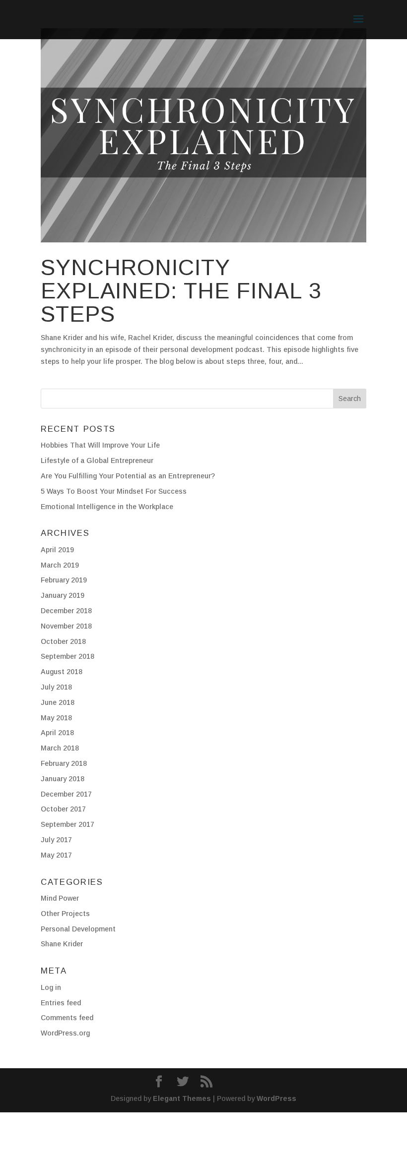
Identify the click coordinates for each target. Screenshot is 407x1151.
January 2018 (62, 779)
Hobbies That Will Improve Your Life (100, 445)
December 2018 (66, 611)
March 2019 (60, 565)
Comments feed (67, 1018)
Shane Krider (62, 944)
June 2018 (57, 702)
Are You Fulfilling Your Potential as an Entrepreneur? (128, 476)
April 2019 (57, 550)
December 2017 (66, 794)
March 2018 (60, 748)
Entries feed (61, 1003)
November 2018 (66, 626)
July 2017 (56, 840)
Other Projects (65, 914)
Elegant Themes (182, 1098)
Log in (51, 987)
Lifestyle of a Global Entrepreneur (97, 460)
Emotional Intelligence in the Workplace (107, 507)
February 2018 (64, 763)
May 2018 (56, 718)
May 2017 (56, 855)
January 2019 (62, 595)
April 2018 (57, 733)
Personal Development (78, 929)
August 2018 (61, 672)
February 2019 (64, 580)
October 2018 (63, 641)
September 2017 (67, 824)
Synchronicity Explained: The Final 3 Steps (181, 291)
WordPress (276, 1098)
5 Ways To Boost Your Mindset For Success (114, 491)
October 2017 (63, 809)
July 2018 (56, 687)
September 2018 (67, 656)
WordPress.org (65, 1033)
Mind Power (60, 898)
